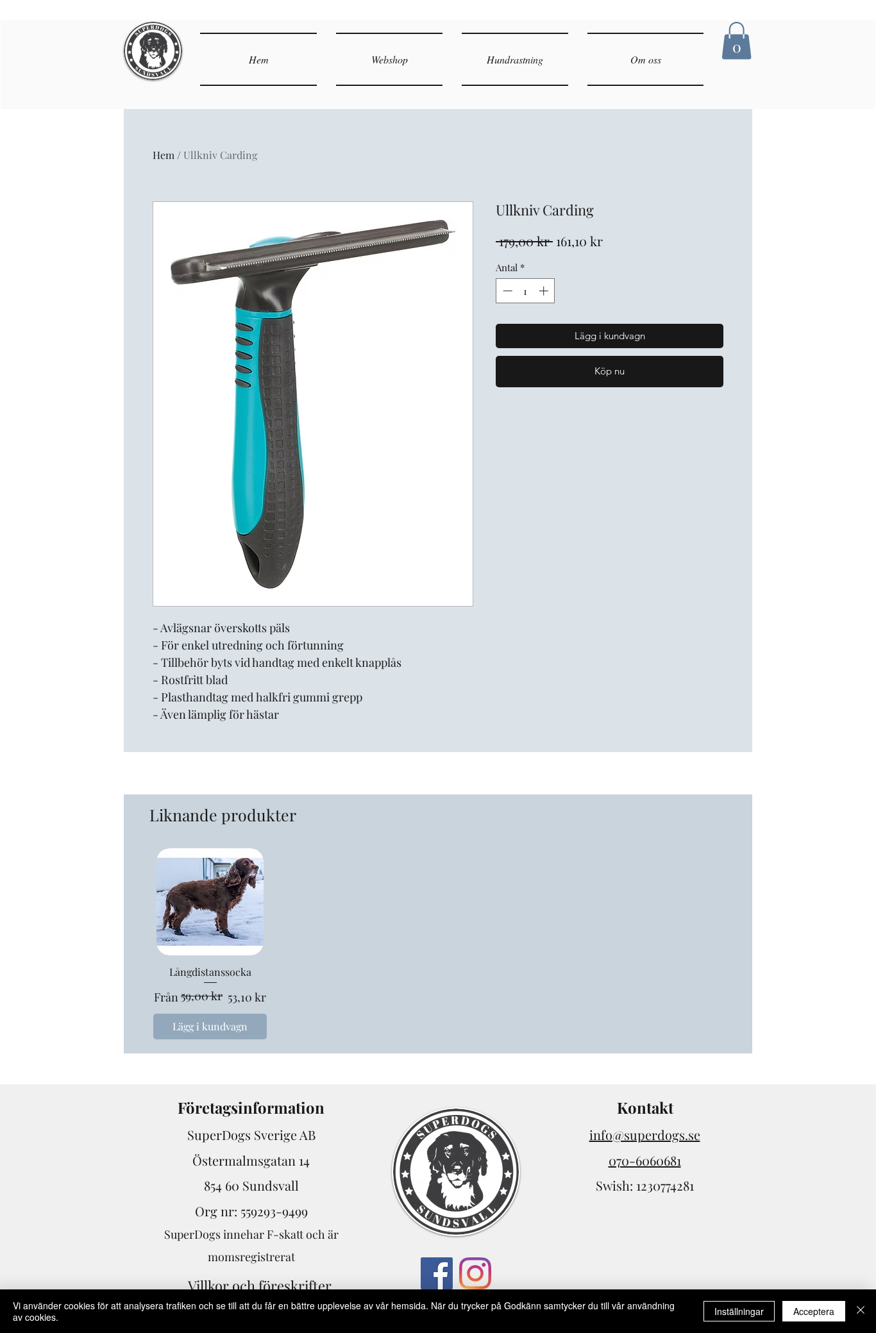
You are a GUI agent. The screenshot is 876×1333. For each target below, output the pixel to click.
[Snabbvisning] (210, 901)
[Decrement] (506, 291)
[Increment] (544, 291)
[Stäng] (860, 1311)
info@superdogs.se (644, 1134)
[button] (736, 41)
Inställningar (739, 1311)
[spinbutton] (525, 291)
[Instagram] (475, 1273)
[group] (438, 945)
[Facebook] (437, 1273)
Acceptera (813, 1311)
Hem (163, 155)
